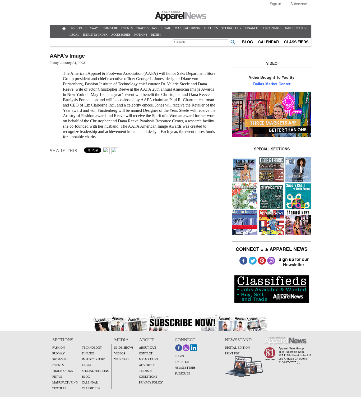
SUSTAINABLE (271, 28)
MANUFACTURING (187, 28)
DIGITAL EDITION (237, 347)
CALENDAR (268, 41)
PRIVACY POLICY (151, 382)
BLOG (247, 41)
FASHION (76, 28)
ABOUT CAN (147, 347)
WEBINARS (121, 359)
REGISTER (182, 361)
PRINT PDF (232, 353)
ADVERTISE (147, 365)
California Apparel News (180, 16)
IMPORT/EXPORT (296, 28)
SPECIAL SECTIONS (95, 370)
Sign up (286, 259)
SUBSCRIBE (182, 373)
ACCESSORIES (121, 34)
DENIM (156, 34)
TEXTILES (211, 28)
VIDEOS (119, 353)
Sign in (275, 3)
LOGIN (179, 356)
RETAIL (166, 28)
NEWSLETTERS (185, 367)
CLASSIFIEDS (296, 41)
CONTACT (145, 353)
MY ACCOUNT (148, 359)
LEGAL (74, 34)
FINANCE (251, 28)
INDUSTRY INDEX (95, 34)
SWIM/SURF (110, 28)
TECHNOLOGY (231, 28)
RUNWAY (92, 28)
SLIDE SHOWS (123, 347)
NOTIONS (140, 34)
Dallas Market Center (271, 83)
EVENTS (127, 28)
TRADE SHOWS (146, 28)
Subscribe (298, 3)
